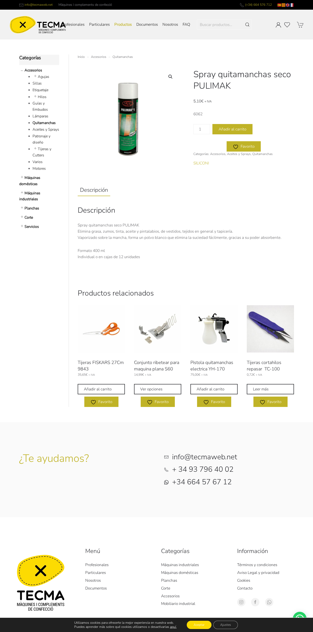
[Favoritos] (287, 25)
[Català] (284, 5)
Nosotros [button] (170, 24)
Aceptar (199, 625)
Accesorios (217, 154)
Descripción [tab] (94, 190)
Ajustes (225, 625)
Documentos (147, 24)
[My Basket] (300, 24)
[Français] (292, 5)
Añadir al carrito (232, 129)
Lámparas (40, 116)
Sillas (37, 83)
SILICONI (201, 163)
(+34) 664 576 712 (258, 5)
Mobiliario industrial (178, 603)
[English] (288, 5)
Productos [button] (123, 24)
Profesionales (73, 24)
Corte (29, 217)
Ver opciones (151, 389)
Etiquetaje (40, 90)
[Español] (279, 5)
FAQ (186, 24)
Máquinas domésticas (179, 572)
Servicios (32, 226)
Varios (38, 161)
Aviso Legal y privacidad (258, 572)
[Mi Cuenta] (278, 25)
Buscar (247, 25)
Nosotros (93, 580)
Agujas (43, 76)
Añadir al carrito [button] (98, 389)
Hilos (42, 96)
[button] (170, 77)
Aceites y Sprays (239, 154)
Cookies (243, 580)
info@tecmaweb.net (39, 5)
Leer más (261, 389)
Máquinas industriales (180, 564)
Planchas (32, 208)
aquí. (173, 627)
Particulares (99, 24)
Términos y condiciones (257, 564)
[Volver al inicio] (37, 25)
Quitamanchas (262, 154)
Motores (39, 168)
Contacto (245, 588)
